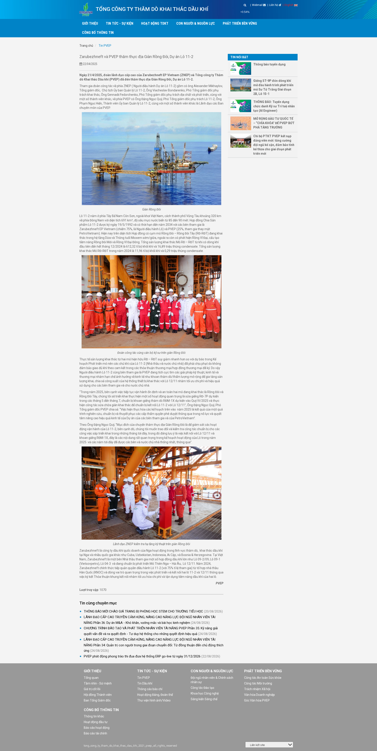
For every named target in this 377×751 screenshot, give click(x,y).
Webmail (257, 5)
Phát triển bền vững (263, 671)
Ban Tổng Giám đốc (97, 700)
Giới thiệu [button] (90, 23)
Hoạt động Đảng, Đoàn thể (155, 694)
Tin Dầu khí (144, 683)
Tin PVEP (104, 45)
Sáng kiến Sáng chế (204, 699)
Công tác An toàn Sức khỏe (262, 677)
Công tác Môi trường (258, 683)
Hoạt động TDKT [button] (154, 23)
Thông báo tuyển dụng (269, 64)
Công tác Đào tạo (202, 687)
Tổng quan (91, 677)
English (289, 5)
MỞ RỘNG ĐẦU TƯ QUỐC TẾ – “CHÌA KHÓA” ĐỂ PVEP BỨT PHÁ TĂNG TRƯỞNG (274, 123)
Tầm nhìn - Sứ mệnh (98, 683)
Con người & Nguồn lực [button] (195, 23)
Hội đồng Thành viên (98, 694)
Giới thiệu (92, 671)
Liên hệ (273, 5)
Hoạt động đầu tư (96, 722)
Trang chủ (86, 45)
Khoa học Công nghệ (205, 693)
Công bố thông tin (101, 710)
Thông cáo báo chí (149, 689)
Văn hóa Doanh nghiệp (259, 694)
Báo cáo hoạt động (97, 727)
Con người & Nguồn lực (212, 671)
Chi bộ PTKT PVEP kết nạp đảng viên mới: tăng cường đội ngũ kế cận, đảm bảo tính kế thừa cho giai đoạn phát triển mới (273, 144)
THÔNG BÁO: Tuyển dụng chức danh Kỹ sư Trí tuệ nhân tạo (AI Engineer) (274, 106)
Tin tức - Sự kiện (152, 671)
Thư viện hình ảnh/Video (154, 700)
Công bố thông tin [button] (98, 33)
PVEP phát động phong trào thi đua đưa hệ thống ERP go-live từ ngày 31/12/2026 (142, 656)
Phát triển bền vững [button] (240, 23)
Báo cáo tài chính (95, 733)
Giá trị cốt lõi (92, 689)
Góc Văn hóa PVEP (257, 700)
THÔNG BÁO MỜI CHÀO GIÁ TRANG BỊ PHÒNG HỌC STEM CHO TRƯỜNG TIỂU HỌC (143, 611)
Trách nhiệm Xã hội (257, 689)
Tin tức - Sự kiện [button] (119, 23)
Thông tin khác (94, 716)
